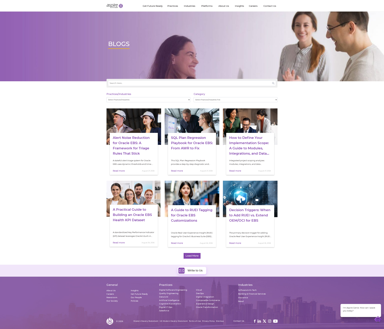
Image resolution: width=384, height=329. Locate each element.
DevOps (200, 293)
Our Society (112, 301)
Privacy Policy (208, 321)
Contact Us (238, 321)
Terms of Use (195, 321)
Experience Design (205, 304)
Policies (134, 301)
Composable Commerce (208, 300)
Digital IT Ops (165, 307)
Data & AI (163, 297)
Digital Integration (205, 297)
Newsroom (111, 297)
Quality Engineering (168, 293)
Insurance (243, 297)
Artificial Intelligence (169, 300)
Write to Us (195, 270)
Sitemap (220, 321)
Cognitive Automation (170, 304)
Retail (241, 301)
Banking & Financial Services (252, 294)
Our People (136, 297)
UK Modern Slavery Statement (174, 321)
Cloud (199, 290)
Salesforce (164, 311)
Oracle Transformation (207, 307)
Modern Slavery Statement (146, 321)
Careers (110, 294)
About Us (111, 290)
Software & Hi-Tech (247, 290)
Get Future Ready (139, 294)
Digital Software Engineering (173, 290)
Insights (135, 290)
